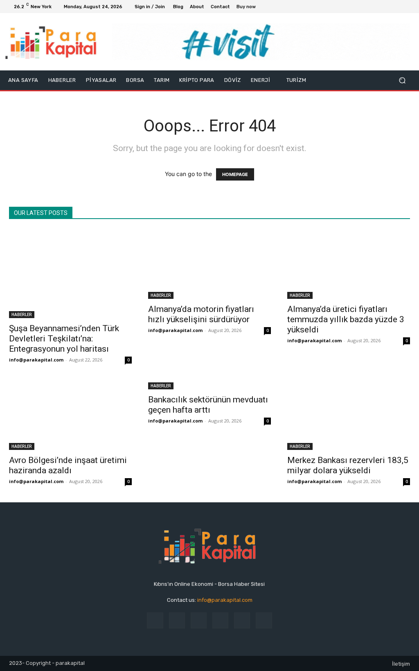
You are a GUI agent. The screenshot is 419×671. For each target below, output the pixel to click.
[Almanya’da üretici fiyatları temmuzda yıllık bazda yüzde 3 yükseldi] (348, 264)
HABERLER (21, 314)
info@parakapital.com (36, 360)
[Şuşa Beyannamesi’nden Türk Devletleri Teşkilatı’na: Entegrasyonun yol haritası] (70, 274)
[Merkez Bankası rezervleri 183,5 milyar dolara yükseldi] (348, 415)
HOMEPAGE (235, 174)
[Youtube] (407, 6)
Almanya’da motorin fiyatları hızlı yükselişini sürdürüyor (201, 314)
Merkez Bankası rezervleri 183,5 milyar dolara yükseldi (347, 465)
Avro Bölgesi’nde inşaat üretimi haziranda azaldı (68, 465)
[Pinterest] (220, 620)
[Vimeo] (397, 6)
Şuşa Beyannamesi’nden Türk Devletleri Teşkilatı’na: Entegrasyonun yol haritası (64, 338)
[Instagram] (377, 6)
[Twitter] (387, 6)
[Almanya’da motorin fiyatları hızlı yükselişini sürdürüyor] (209, 264)
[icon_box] (251, 7)
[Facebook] (367, 6)
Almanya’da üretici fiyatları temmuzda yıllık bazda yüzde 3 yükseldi (345, 319)
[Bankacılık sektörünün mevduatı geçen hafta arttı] (209, 385)
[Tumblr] (242, 620)
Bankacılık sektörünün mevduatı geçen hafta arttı (208, 405)
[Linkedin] (199, 620)
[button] (402, 80)
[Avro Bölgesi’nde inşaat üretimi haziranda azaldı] (70, 415)
